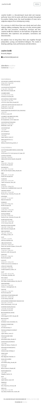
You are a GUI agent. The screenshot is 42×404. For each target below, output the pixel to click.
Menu (37, 4)
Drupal (25, 402)
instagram (11, 67)
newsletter (12, 65)
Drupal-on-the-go (32, 399)
